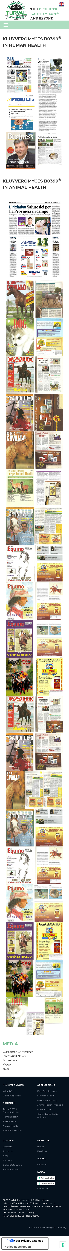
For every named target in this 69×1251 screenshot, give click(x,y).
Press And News (14, 1056)
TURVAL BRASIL (11, 1169)
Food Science (9, 1121)
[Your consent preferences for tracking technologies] (62, 1245)
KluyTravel (42, 1151)
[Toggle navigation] (6, 25)
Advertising (11, 1060)
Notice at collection (17, 1246)
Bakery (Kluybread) (47, 1100)
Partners (7, 1160)
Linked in (42, 1164)
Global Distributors (12, 1165)
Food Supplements (46, 1091)
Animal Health (10, 1126)
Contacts (7, 1146)
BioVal (40, 1146)
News (5, 1155)
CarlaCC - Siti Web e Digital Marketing (46, 1227)
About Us (7, 1151)
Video (7, 1064)
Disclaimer (42, 1188)
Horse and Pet (44, 1109)
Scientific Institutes (12, 1130)
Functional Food (45, 1095)
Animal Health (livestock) (50, 1104)
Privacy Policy (47, 1178)
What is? (7, 1091)
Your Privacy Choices (28, 1240)
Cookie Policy (47, 1183)
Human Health (10, 1116)
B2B (6, 1068)
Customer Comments (18, 1052)
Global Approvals (12, 1095)
